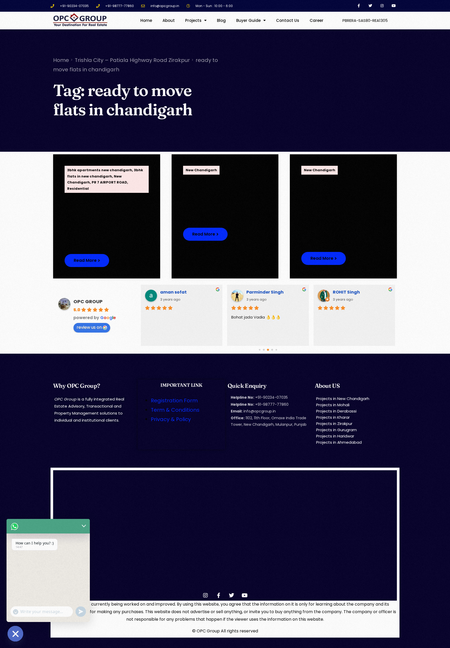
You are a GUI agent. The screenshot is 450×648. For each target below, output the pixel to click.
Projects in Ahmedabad (339, 442)
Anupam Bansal (264, 292)
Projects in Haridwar (335, 436)
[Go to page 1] (264, 350)
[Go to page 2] (268, 350)
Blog (221, 20)
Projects (193, 20)
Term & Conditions (175, 410)
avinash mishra (177, 292)
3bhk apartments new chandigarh (99, 170)
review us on (89, 327)
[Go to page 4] (276, 350)
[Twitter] (370, 6)
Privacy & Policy (171, 419)
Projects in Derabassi (336, 411)
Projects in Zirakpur (334, 423)
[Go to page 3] (272, 350)
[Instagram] (382, 6)
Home (146, 20)
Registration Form (174, 400)
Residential (78, 188)
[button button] (205, 234)
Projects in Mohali (332, 405)
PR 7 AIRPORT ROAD (109, 182)
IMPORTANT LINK (181, 385)
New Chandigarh (201, 170)
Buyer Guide (248, 20)
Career (316, 20)
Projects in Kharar (333, 417)
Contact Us (287, 20)
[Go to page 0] (259, 350)
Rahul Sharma (349, 292)
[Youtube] (393, 6)
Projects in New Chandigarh (342, 398)
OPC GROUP (88, 301)
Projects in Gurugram (336, 430)
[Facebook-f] (359, 6)
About (168, 20)
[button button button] (323, 258)
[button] (87, 260)
